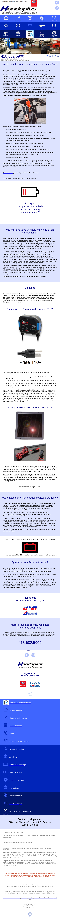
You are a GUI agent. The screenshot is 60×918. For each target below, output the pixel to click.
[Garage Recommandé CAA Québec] (23, 687)
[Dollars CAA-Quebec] (35, 687)
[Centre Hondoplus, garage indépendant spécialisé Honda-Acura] (30, 668)
